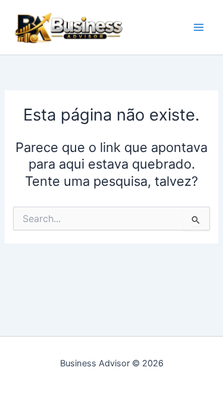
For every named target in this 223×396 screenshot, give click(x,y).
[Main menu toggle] (198, 27)
